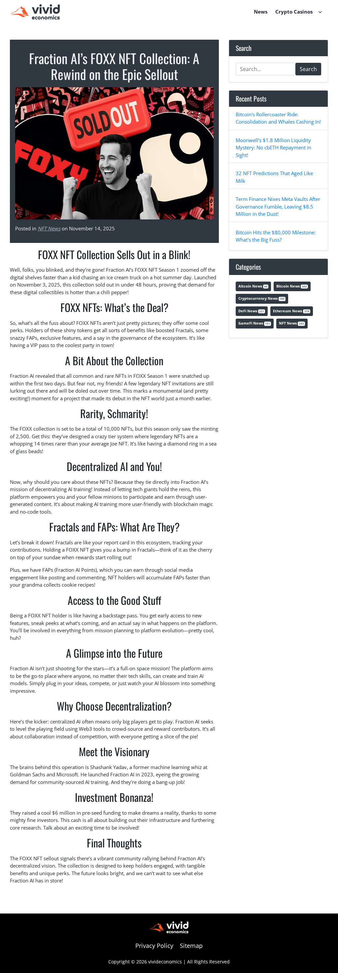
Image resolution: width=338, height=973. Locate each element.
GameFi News (254, 323)
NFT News (49, 228)
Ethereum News (291, 310)
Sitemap (191, 946)
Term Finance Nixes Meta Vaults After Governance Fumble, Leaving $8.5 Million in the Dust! (278, 206)
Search (308, 69)
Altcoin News (252, 286)
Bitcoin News (291, 286)
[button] (320, 12)
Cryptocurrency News (261, 298)
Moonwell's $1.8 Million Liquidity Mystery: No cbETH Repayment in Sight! (273, 147)
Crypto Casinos (294, 11)
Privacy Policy (154, 946)
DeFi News (251, 310)
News (260, 11)
